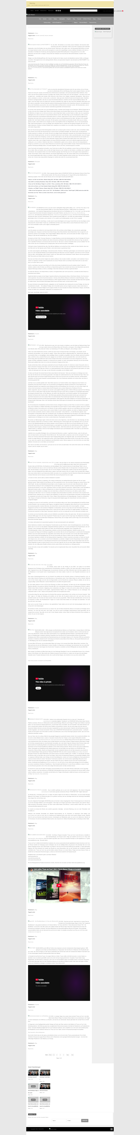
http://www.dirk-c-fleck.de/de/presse (36, 1032)
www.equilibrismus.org (54, 762)
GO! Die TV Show (87, 19)
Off (28, 213)
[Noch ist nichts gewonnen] (34, 173)
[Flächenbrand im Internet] (34, 789)
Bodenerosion (31, 214)
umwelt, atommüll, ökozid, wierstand (44, 35)
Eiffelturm (76, 218)
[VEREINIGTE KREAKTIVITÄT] (35, 719)
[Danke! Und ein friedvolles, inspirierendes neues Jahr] (41, 462)
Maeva (75, 22)
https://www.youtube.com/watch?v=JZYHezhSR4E (39, 660)
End (72, 1054)
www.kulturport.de (47, 721)
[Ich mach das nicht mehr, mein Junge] (37, 564)
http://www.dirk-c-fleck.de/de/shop (40, 773)
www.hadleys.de (80, 751)
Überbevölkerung (81, 213)
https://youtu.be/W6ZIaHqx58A (35, 67)
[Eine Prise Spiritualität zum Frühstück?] (37, 89)
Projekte (69, 19)
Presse (99, 19)
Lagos (82, 211)
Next (68, 1054)
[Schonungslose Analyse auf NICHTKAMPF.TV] (39, 44)
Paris (54, 218)
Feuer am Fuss (92, 22)
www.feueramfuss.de (33, 739)
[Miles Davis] (31, 629)
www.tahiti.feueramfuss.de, (44, 739)
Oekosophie (62, 19)
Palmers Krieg (47, 22)
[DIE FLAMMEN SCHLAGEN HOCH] (36, 834)
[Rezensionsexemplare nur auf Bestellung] (38, 1015)
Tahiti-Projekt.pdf (107, 31)
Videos (55, 19)
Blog (74, 19)
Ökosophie (37, 161)
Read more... (31, 38)
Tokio (73, 211)
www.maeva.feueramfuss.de (57, 739)
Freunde (79, 19)
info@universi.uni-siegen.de (34, 931)
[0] (111, 11)
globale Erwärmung (71, 213)
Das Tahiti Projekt (68, 22)
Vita (40, 19)
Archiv (50, 19)
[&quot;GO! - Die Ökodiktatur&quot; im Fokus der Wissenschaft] (43, 921)
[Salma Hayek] (31, 947)
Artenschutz (70, 214)
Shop (94, 19)
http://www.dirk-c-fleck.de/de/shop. (36, 838)
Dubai (76, 211)
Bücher (44, 19)
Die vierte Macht (83, 22)
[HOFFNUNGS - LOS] (33, 345)
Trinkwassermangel (58, 214)
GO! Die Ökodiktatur (57, 22)
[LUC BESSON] (32, 207)
